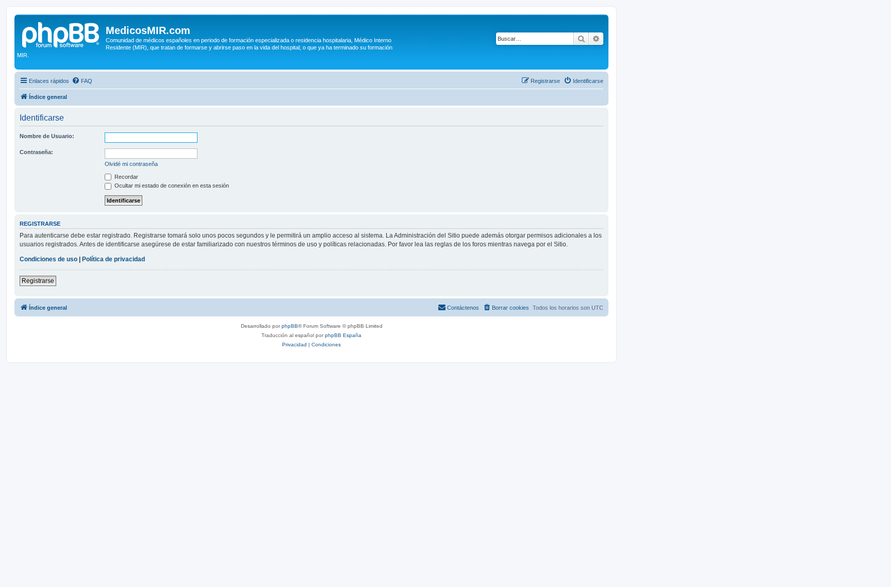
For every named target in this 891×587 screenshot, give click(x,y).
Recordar (125, 177)
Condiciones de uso (48, 259)
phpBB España (343, 335)
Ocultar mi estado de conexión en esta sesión (171, 185)
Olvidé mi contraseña (131, 164)
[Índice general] (61, 33)
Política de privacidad (113, 259)
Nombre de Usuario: (47, 136)
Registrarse (38, 280)
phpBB (290, 326)
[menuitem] (82, 81)
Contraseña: (36, 152)
